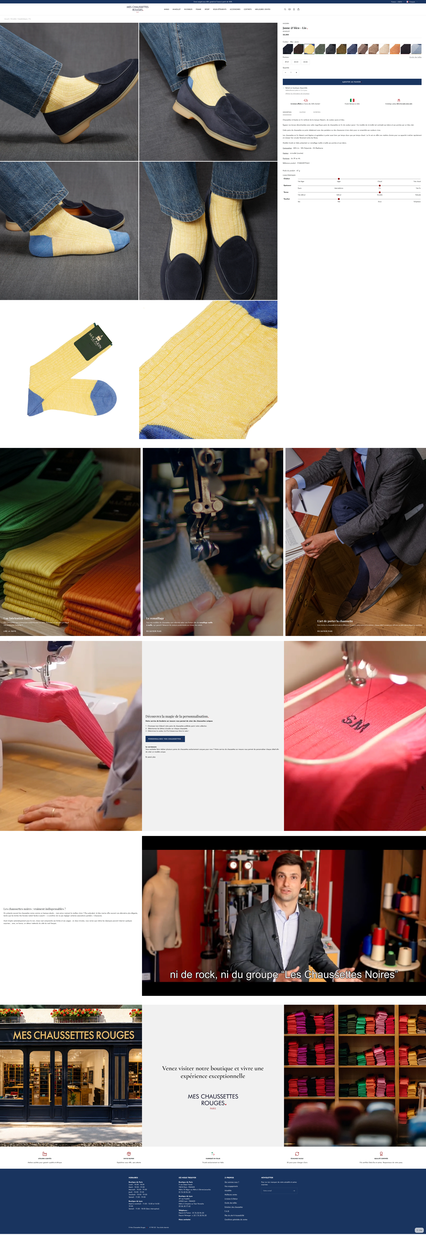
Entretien (316, 112)
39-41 (287, 62)
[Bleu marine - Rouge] (406, 49)
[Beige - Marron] (363, 49)
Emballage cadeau (398, 104)
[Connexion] (294, 9)
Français (412, 2)
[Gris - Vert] (341, 49)
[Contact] (289, 9)
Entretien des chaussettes (234, 1207)
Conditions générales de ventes (236, 1219)
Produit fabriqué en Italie (352, 104)
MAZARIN (286, 23)
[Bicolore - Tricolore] (416, 49)
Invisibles (188, 9)
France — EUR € (396, 2)
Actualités (228, 1190)
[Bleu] (288, 49)
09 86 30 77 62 (184, 1206)
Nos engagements (231, 1186)
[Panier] (298, 9)
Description (287, 112)
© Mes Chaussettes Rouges (137, 1227)
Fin (30, 19)
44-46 (305, 62)
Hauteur (302, 112)
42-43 (296, 62)
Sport (207, 9)
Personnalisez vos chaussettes (164, 739)
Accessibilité (239, 1215)
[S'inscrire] (294, 1191)
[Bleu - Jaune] (309, 49)
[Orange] (395, 49)
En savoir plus (150, 757)
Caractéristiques (22, 19)
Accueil (6, 19)
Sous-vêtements (219, 9)
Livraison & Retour (231, 1199)
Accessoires (235, 9)
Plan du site (229, 1215)
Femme (198, 9)
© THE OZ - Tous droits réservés (159, 1227)
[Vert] (320, 49)
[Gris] (331, 49)
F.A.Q (227, 1211)
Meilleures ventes (262, 9)
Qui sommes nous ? (232, 1182)
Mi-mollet (177, 9)
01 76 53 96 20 (184, 1192)
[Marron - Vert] (299, 49)
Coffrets (247, 9)
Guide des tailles (415, 57)
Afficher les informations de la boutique (297, 94)
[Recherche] (285, 9)
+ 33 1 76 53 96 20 (199, 1215)
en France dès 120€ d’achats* (305, 104)
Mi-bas (166, 9)
